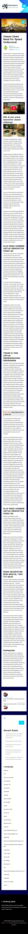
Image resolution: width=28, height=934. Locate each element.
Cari (5, 718)
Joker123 (6, 827)
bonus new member (8, 881)
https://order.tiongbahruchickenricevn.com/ (14, 871)
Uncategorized (17, 49)
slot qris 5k (6, 812)
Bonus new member (9, 777)
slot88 (5, 805)
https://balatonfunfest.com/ (10, 830)
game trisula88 (7, 798)
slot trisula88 (7, 802)
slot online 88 (7, 781)
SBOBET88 (6, 837)
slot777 (5, 885)
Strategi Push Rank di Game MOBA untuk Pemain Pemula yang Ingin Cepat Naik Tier (14, 735)
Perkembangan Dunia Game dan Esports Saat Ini (13, 745)
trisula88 (6, 795)
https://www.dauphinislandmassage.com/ (14, 841)
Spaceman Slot (7, 823)
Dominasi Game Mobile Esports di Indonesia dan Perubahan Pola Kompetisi (14, 752)
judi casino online (8, 809)
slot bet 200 (6, 857)
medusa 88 (6, 874)
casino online (7, 853)
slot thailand (7, 788)
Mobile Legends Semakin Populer (14, 741)
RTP (5, 774)
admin (13, 46)
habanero (6, 770)
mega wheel (7, 850)
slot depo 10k (7, 784)
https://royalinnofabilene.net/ (11, 834)
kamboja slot (7, 864)
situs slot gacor (7, 820)
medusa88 (6, 791)
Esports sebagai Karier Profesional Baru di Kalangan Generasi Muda (14, 758)
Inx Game (7, 922)
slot (5, 867)
